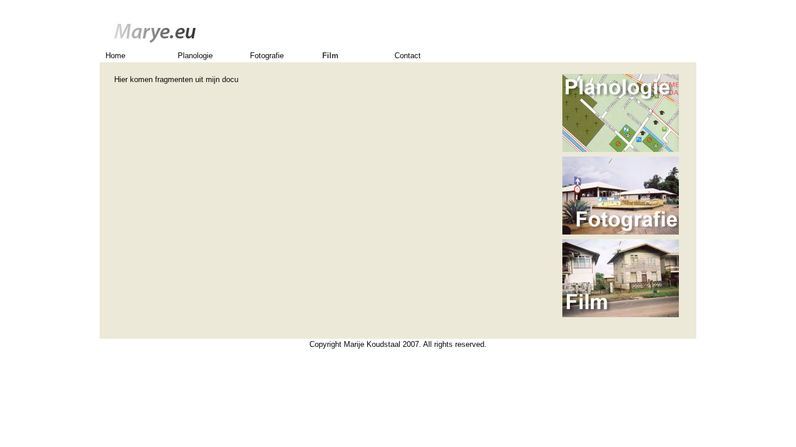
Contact (408, 55)
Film (330, 55)
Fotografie (267, 55)
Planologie (195, 55)
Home (115, 55)
